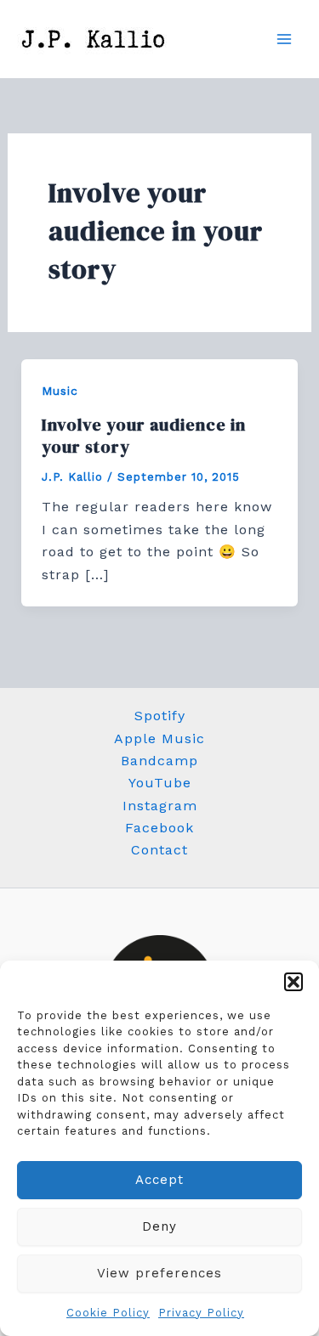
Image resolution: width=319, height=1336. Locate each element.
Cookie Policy (108, 1312)
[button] (293, 981)
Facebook (159, 828)
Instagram (159, 806)
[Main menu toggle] (284, 39)
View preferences (159, 1273)
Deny (159, 1226)
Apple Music (159, 738)
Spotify (159, 715)
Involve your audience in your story (144, 436)
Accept (159, 1179)
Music (60, 390)
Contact (159, 850)
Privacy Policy (201, 1312)
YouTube (159, 783)
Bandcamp (159, 761)
